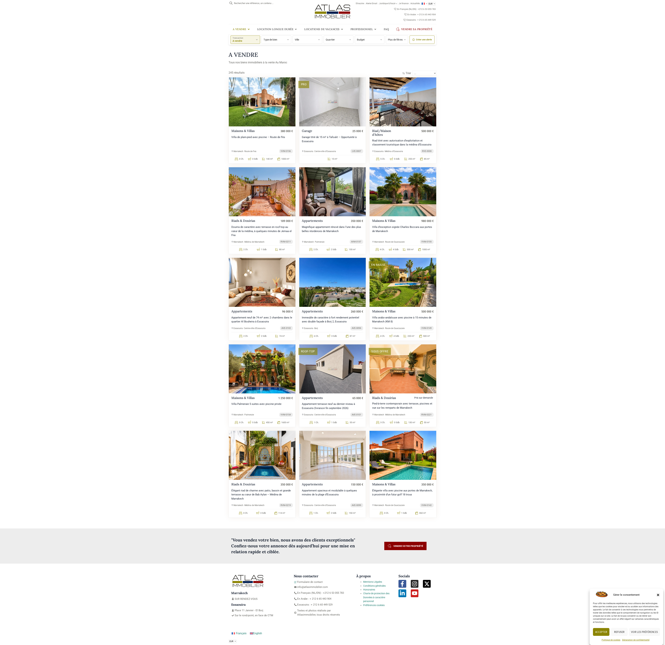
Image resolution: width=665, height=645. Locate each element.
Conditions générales (374, 585)
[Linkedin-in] (402, 593)
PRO (304, 84)
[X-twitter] (427, 584)
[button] (658, 595)
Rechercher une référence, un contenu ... (253, 3)
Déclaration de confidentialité (635, 640)
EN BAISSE (378, 264)
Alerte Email (371, 3)
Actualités (415, 3)
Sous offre (379, 351)
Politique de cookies (611, 640)
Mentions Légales (372, 581)
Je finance (404, 3)
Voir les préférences (644, 632)
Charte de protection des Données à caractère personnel (376, 597)
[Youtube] (415, 593)
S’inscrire (360, 3)
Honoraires (369, 589)
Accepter (601, 632)
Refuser (619, 632)
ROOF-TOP (308, 351)
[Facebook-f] (402, 584)
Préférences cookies (374, 605)
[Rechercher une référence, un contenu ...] (231, 3)
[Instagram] (415, 584)
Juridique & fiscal (387, 3)
